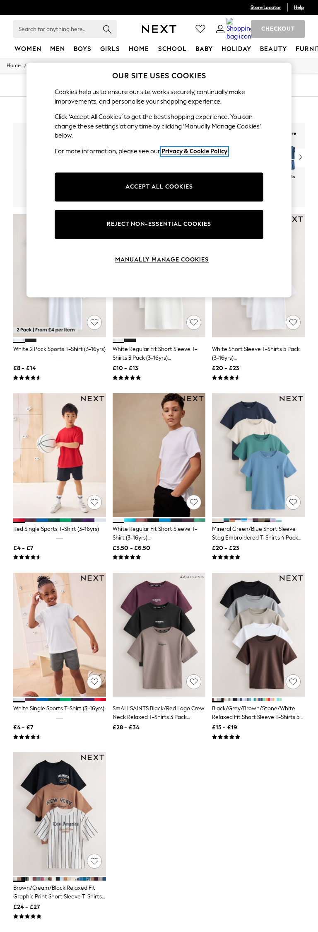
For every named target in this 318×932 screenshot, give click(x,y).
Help (299, 7)
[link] (220, 29)
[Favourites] (200, 29)
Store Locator (266, 7)
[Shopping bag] (240, 29)
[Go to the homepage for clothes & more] (159, 29)
